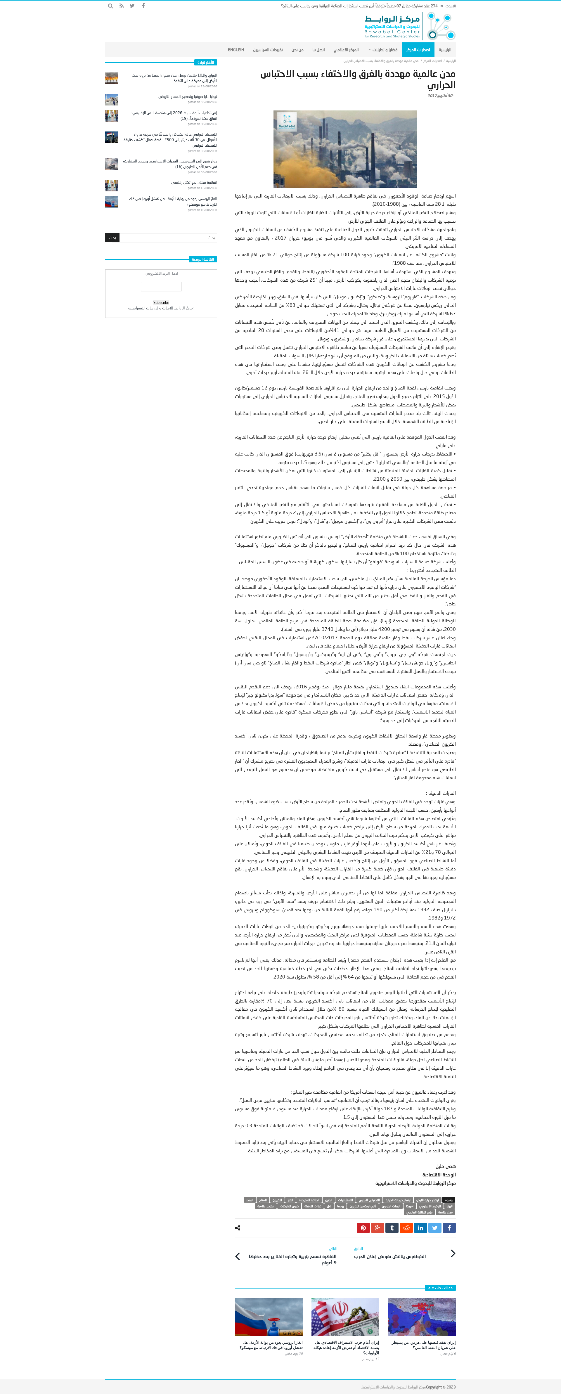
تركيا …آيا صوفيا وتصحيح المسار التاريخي (187, 96)
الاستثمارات (345, 1200)
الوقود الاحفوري (430, 1206)
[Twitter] (132, 6)
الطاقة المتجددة (309, 1200)
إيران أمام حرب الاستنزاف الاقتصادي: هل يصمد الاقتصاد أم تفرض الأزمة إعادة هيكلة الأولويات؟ (346, 1347)
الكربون (277, 1200)
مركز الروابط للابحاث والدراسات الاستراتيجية (160, 308)
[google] (377, 1228)
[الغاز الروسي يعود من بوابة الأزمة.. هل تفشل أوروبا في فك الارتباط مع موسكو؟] (269, 1317)
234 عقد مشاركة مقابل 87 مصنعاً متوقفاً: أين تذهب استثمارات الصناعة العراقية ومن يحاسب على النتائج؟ (359, 6)
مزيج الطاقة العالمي (419, 1212)
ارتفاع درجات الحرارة (398, 1200)
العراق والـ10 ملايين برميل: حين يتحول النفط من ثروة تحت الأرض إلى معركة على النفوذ (174, 78)
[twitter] (434, 1228)
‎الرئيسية (451, 61)
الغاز (290, 1200)
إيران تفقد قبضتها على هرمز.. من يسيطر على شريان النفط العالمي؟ (424, 1345)
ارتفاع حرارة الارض (427, 1200)
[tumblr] (392, 1228)
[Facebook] (143, 6)
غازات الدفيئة (312, 1206)
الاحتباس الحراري (369, 1200)
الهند (450, 1206)
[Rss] (121, 6)
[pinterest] (363, 1228)
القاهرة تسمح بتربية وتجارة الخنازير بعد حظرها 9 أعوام (293, 1255)
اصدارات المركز (432, 61)
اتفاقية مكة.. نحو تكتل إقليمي (194, 182)
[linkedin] (420, 1228)
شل (329, 1206)
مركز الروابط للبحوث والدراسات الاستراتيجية (394, 1387)
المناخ (263, 1200)
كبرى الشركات (289, 1206)
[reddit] (406, 1228)
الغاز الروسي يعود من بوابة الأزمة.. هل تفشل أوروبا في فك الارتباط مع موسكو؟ (271, 1345)
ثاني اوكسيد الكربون (363, 1206)
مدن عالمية (445, 1212)
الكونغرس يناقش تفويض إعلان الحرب (390, 1252)
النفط (249, 1200)
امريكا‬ (409, 1206)
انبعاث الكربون (391, 1206)
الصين (328, 1200)
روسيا (340, 1206)
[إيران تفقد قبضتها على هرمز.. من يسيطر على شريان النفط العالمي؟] (422, 1317)
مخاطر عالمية (265, 1206)
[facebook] (449, 1228)
